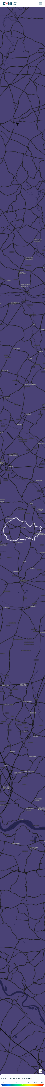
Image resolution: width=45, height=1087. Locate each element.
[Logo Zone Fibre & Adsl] (10, 3)
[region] (22, 543)
